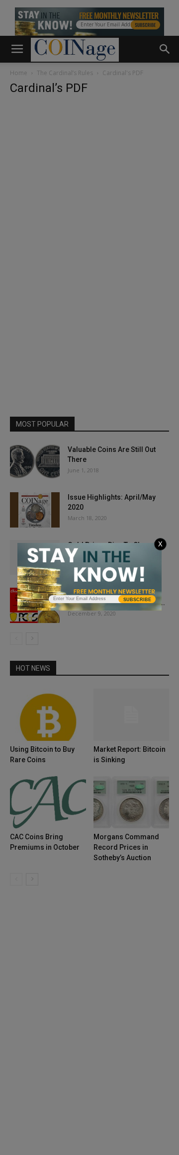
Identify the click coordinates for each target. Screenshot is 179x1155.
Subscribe (137, 599)
